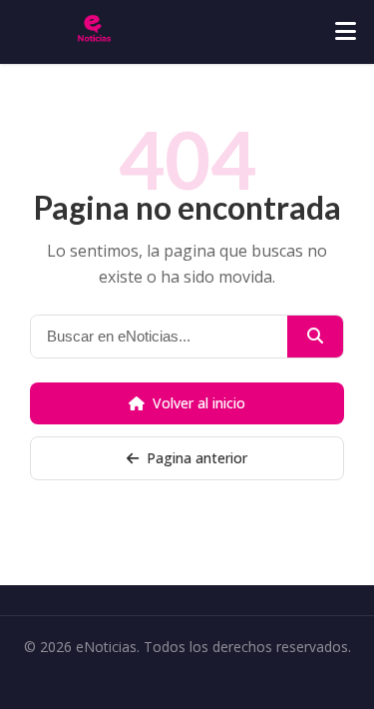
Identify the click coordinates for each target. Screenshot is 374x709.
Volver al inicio (199, 402)
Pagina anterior (197, 457)
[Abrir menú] (345, 32)
